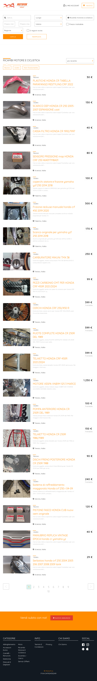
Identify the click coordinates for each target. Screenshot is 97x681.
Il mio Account (72, 6)
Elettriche (7, 659)
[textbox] (48, 17)
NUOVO (89, 6)
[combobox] (48, 17)
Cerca (13, 37)
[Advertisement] (49, 53)
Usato (16, 68)
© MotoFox (48, 671)
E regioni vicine (36, 30)
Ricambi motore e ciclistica (80, 18)
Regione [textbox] (7, 30)
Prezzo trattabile (76, 24)
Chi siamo (62, 644)
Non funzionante (31, 68)
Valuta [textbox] (38, 24)
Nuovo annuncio (62, 618)
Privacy (49, 644)
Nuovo (7, 68)
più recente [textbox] (72, 61)
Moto (20, 644)
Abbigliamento (9, 644)
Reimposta (36, 37)
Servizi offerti (23, 661)
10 (48, 591)
